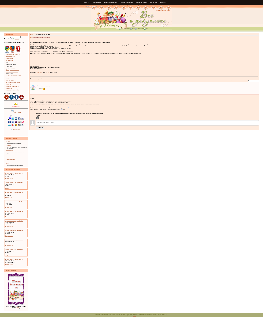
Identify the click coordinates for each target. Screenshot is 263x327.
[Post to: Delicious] (9, 118)
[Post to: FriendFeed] (12, 121)
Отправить (40, 127)
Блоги (133, 28)
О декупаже (97, 2)
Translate (17, 38)
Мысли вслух (9, 150)
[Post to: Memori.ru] (22, 121)
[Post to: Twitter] (12, 118)
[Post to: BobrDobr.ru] (19, 121)
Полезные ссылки (10, 159)
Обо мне (8, 141)
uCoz (134, 316)
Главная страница (125, 28)
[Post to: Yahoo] (16, 121)
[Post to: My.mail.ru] (16, 125)
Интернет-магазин (111, 2)
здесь (18, 307)
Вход (147, 28)
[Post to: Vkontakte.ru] (22, 125)
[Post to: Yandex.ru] (12, 125)
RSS (146, 5)
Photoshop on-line (90, 7)
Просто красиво (10, 154)
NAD (49, 72)
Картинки (153, 2)
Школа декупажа (127, 2)
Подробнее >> (9, 178)
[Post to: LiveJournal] (19, 125)
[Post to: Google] (22, 118)
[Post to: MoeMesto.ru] (9, 125)
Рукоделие (8, 145)
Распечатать (17, 112)
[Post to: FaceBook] (19, 118)
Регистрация (140, 28)
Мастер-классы (141, 2)
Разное (7, 163)
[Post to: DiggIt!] (16, 118)
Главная (87, 2)
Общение (163, 2)
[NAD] (33, 87)
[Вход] (37, 117)
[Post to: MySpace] (9, 121)
